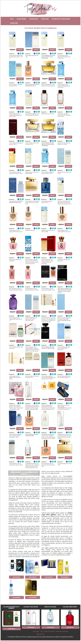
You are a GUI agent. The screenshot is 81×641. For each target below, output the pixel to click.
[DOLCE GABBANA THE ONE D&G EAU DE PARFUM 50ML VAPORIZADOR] (48, 127)
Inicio (12, 19)
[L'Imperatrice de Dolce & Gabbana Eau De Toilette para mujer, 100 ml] (64, 98)
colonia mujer (33, 19)
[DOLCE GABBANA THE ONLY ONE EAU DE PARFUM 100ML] (48, 331)
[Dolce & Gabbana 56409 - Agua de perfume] (16, 331)
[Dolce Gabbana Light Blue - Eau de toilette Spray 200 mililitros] (32, 98)
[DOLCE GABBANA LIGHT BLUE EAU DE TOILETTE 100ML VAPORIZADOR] (48, 39)
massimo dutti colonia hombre (61, 19)
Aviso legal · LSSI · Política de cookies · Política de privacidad (50, 631)
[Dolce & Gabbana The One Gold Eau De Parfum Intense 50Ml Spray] (32, 185)
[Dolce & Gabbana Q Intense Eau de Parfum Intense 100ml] (16, 273)
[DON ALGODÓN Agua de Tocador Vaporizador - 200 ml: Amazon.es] (32, 567)
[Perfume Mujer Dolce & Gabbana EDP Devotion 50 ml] (16, 214)
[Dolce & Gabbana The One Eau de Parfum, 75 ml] (32, 127)
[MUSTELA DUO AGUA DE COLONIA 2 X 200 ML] (16, 587)
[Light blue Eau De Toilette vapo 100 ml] (64, 156)
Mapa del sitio (40, 634)
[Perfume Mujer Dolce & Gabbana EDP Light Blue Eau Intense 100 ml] (16, 98)
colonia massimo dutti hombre (11, 607)
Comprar (20, 49)
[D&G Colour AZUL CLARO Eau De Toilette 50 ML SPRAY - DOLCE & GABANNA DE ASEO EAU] (64, 302)
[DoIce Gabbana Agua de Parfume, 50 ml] (48, 185)
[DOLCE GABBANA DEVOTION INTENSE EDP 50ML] (32, 418)
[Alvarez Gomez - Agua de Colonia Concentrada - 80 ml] (64, 567)
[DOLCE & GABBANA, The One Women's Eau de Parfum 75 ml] (48, 69)
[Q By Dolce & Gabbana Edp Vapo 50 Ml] (64, 244)
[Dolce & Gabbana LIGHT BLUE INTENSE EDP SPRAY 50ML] (16, 185)
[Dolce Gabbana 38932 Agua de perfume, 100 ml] (16, 127)
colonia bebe (45, 19)
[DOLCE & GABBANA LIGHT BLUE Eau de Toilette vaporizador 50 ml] (32, 302)
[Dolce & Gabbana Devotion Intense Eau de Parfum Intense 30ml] (48, 448)
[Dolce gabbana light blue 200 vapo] (32, 39)
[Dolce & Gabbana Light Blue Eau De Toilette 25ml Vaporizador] (64, 331)
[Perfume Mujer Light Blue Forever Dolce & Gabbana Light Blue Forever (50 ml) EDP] (48, 360)
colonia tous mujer (30, 606)
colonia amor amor (70, 606)
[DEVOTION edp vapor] (32, 214)
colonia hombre (21, 19)
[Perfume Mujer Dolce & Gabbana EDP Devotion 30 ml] (64, 214)
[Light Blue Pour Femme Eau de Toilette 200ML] (32, 156)
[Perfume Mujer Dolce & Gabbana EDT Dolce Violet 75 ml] (16, 302)
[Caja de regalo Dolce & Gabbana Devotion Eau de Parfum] (16, 360)
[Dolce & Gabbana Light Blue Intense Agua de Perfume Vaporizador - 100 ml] (16, 418)
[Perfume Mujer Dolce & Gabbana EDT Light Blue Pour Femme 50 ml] (64, 39)
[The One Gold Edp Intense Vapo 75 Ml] (64, 448)
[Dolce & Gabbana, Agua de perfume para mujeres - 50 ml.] (48, 273)
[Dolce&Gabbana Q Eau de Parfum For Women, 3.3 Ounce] (32, 273)
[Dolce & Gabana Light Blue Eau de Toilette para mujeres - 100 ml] (16, 39)
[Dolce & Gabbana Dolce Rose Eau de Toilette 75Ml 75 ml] (64, 360)
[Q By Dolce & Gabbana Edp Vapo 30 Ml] (16, 244)
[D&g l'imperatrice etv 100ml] (48, 98)
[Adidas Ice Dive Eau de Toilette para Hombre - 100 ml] (16, 567)
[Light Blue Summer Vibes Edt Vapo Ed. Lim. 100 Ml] (64, 127)
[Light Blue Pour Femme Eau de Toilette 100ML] (48, 214)
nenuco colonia (50, 606)
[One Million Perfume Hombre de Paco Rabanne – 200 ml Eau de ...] (32, 587)
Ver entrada (16, 577)
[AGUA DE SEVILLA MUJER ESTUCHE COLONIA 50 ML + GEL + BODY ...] (48, 567)
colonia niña (14, 23)
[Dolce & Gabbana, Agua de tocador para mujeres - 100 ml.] (16, 156)
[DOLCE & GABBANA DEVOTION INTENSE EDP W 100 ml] (32, 69)
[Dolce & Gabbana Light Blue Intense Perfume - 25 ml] (48, 156)
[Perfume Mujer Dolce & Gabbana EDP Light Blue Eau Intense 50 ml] (64, 69)
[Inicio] (40, 15)
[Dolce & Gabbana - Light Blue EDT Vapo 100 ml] (16, 69)
